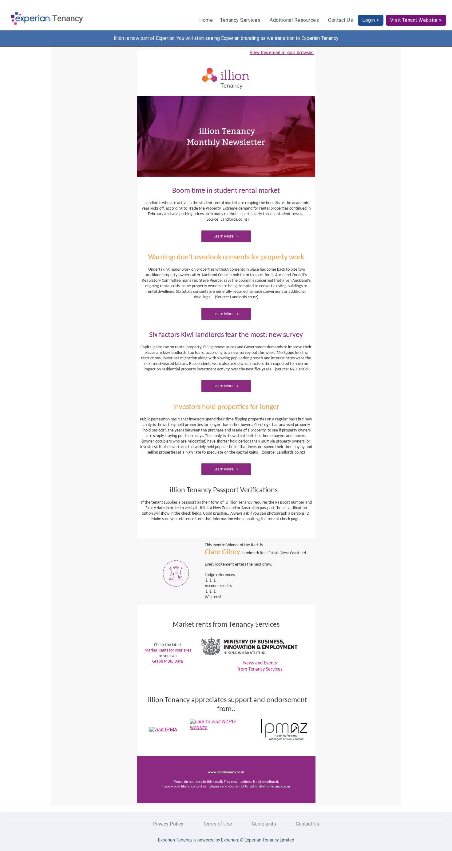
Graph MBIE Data (167, 661)
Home (206, 20)
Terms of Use (217, 824)
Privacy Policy (168, 824)
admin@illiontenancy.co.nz (269, 786)
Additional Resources (294, 20)
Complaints (264, 824)
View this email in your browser (282, 52)
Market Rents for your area (168, 650)
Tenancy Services (240, 20)
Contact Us (340, 20)
